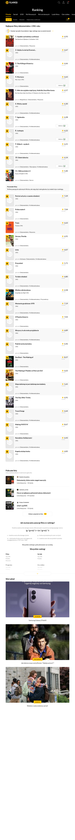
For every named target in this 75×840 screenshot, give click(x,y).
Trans (17, 223)
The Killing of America (25, 63)
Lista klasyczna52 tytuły (25, 508)
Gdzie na (60, 85)
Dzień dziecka (23, 158)
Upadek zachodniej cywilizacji (28, 37)
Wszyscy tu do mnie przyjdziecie (27, 330)
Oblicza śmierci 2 (24, 171)
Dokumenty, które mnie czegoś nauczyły (31, 480)
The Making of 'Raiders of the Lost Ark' (29, 371)
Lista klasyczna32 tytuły (25, 483)
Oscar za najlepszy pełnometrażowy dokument (34, 493)
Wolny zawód (22, 104)
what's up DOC (22, 506)
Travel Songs (19, 411)
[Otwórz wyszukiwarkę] (59, 2)
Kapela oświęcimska (22, 451)
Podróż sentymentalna (23, 344)
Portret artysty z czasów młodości (27, 196)
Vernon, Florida (20, 236)
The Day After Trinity (23, 398)
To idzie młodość (21, 277)
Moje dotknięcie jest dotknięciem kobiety (30, 384)
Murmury (20, 77)
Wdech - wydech (23, 144)
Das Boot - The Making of (24, 357)
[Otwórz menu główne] (67, 2)
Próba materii (20, 209)
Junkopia (20, 131)
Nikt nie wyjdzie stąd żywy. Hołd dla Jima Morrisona (36, 90)
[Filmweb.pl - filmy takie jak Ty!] (11, 2)
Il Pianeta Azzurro (21, 317)
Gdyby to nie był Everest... (26, 50)
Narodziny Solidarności (23, 438)
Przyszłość (19, 263)
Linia (17, 250)
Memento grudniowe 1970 (24, 303)
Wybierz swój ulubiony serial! (37, 706)
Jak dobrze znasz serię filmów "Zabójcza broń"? (37, 663)
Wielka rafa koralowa (23, 290)
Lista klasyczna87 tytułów (25, 495)
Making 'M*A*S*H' (21, 424)
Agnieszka (21, 117)
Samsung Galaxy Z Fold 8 (37, 620)
